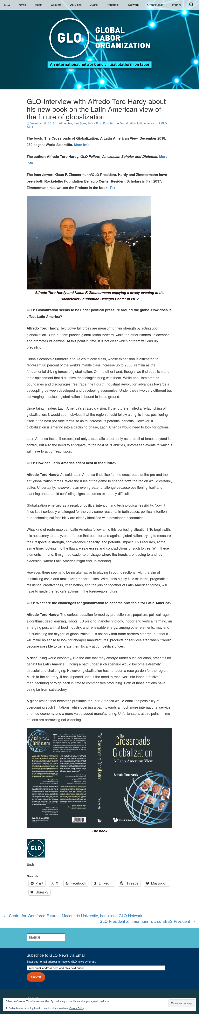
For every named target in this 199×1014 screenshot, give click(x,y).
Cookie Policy (76, 1008)
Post (99, 123)
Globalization (128, 123)
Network (133, 5)
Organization (155, 5)
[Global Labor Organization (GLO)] (99, 40)
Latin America (145, 123)
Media (38, 5)
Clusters (56, 5)
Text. (114, 187)
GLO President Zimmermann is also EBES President (147, 921)
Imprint (176, 5)
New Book (80, 123)
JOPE (94, 5)
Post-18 (108, 123)
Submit (36, 977)
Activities (76, 5)
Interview (66, 123)
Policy (91, 123)
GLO (7, 5)
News (22, 5)
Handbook (113, 5)
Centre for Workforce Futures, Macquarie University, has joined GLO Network (73, 915)
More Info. (82, 144)
